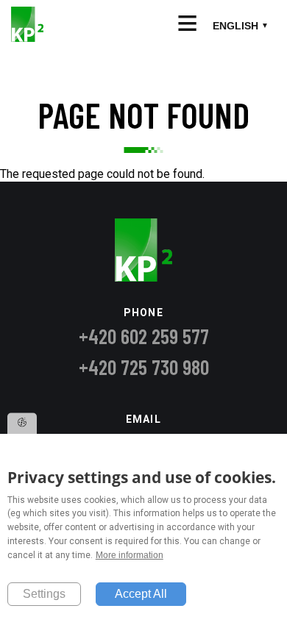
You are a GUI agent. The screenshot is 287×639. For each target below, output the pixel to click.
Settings (44, 594)
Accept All (141, 594)
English (235, 26)
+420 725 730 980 (144, 366)
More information (129, 555)
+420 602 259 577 (144, 336)
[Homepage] (27, 38)
